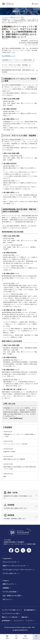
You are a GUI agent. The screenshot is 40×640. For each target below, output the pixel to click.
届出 (22, 17)
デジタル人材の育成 (9, 592)
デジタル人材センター (10, 573)
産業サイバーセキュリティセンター (14, 566)
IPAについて (7, 599)
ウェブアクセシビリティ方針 (10, 613)
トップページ (5, 17)
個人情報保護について (8, 56)
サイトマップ (18, 621)
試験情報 (6, 588)
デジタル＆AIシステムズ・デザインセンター (17, 569)
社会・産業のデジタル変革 (11, 595)
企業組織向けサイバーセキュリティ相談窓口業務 (17, 60)
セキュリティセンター (10, 562)
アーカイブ (29, 621)
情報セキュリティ (15, 17)
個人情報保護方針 (29, 610)
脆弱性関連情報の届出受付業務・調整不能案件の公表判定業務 (18, 71)
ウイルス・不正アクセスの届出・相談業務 (15, 65)
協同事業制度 (6, 621)
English (35, 4)
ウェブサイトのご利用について (11, 610)
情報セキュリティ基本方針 (9, 617)
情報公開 (24, 617)
